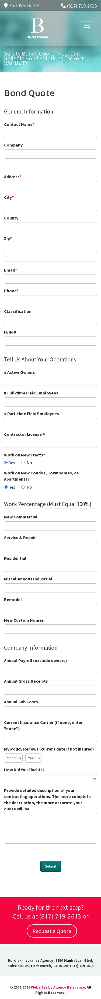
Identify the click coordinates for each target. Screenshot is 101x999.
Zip (8, 238)
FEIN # (10, 332)
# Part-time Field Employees (31, 413)
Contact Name (19, 124)
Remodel (13, 599)
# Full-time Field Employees (31, 393)
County (11, 218)
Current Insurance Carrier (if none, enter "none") (43, 725)
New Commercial (20, 516)
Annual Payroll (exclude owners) (35, 660)
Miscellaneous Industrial (28, 578)
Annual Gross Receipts (26, 681)
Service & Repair (20, 537)
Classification (18, 311)
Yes (12, 462)
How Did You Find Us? (24, 769)
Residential (15, 558)
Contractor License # (24, 434)
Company (13, 145)
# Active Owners (19, 372)
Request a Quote (52, 931)
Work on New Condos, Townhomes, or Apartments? (41, 476)
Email (10, 270)
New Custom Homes (24, 620)
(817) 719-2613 (82, 6)
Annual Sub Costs (21, 701)
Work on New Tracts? (24, 455)
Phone (11, 290)
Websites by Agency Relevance (58, 987)
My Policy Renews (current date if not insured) (49, 749)
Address (13, 176)
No (29, 462)
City (9, 197)
